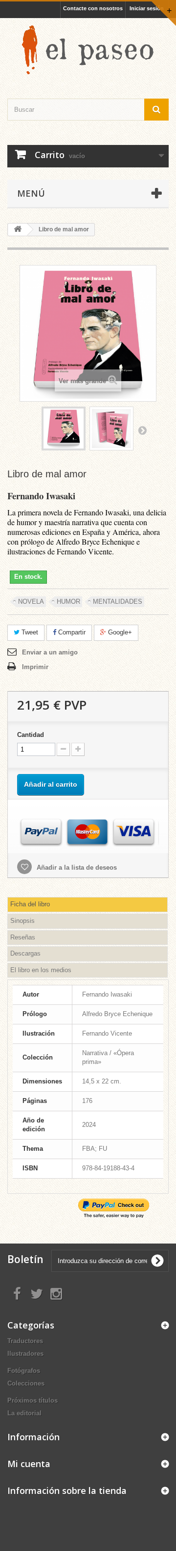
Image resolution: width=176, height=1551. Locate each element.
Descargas (25, 953)
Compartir (71, 632)
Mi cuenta (28, 1463)
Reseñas (22, 937)
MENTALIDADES (117, 601)
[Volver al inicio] (17, 230)
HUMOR (68, 601)
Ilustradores (25, 1353)
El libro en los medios (40, 970)
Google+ (119, 632)
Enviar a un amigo (50, 652)
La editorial (24, 1413)
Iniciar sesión (147, 8)
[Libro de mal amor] (63, 428)
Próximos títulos (32, 1400)
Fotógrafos (23, 1370)
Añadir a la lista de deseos (76, 867)
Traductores (25, 1341)
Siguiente (142, 430)
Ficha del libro (30, 904)
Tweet (29, 632)
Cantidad (30, 734)
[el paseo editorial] (88, 49)
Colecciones (25, 1383)
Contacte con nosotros (93, 8)
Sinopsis (22, 920)
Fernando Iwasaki (41, 495)
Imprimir (35, 667)
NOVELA (31, 601)
